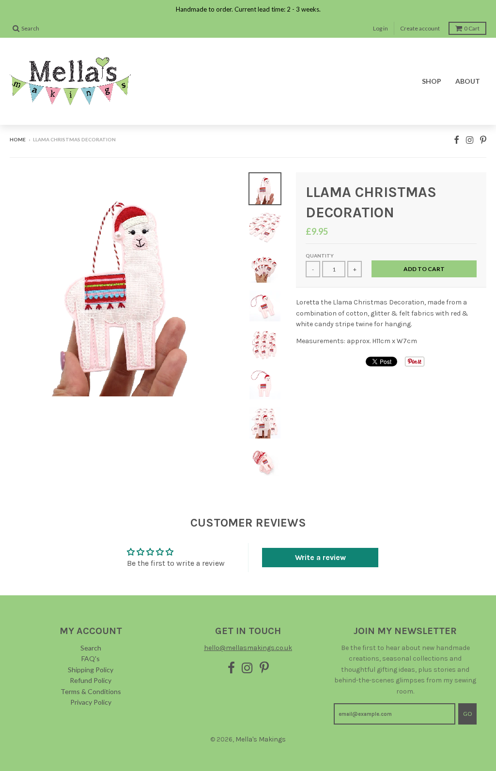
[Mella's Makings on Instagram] (469, 140)
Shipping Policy (90, 669)
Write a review (320, 557)
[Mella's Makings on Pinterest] (483, 140)
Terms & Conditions (91, 691)
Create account (420, 28)
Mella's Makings (260, 739)
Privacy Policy (90, 702)
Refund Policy (90, 680)
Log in (380, 28)
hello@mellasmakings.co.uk (248, 648)
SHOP (431, 81)
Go (467, 714)
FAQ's (90, 658)
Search (90, 648)
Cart (472, 28)
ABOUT (467, 81)
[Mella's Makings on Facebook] (456, 140)
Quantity (320, 255)
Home (18, 139)
